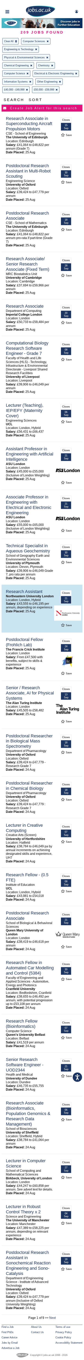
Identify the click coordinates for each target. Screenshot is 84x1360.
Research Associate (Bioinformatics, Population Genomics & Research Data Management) (28, 1114)
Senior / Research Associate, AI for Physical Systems (30, 693)
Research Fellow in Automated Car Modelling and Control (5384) (30, 968)
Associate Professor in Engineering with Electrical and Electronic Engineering (28, 504)
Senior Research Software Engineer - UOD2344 (24, 1064)
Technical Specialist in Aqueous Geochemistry (28, 548)
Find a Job (7, 1326)
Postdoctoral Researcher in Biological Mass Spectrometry (29, 741)
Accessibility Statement (68, 1342)
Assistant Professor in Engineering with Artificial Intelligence (29, 454)
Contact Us (37, 1332)
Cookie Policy (63, 1337)
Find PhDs (7, 1332)
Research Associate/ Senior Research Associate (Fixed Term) (27, 264)
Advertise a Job (10, 1348)
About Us (36, 1326)
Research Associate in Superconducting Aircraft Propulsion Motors (29, 123)
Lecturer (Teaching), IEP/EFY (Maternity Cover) (24, 410)
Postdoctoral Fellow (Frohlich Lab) (24, 642)
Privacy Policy (63, 1332)
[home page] (40, 16)
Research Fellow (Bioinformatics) (22, 1024)
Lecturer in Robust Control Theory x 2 (23, 1209)
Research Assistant (24, 591)
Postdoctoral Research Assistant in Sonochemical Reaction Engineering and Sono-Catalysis (28, 1263)
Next (52, 1317)
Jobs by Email (10, 1342)
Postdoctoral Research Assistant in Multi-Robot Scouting (28, 171)
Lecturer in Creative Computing (24, 828)
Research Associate (25, 306)
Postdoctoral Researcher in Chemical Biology (29, 786)
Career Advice (9, 1337)
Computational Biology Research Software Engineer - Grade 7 (27, 348)
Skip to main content (16, 3)
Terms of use (62, 1326)
